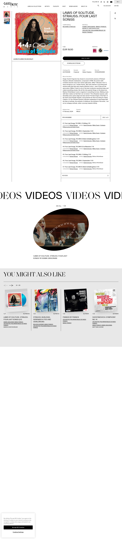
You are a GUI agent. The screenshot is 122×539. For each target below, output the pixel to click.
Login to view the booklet (23, 59)
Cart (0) (116, 5)
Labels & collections (34, 6)
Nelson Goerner (38, 324)
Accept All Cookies (18, 527)
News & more (73, 6)
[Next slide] (11, 285)
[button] (85, 175)
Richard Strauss (69, 26)
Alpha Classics (86, 72)
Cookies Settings (18, 532)
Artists (47, 6)
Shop (64, 6)
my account (107, 5)
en (117, 1)
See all (58, 206)
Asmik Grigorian (88, 26)
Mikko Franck (101, 26)
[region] (18, 525)
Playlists (56, 6)
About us (84, 6)
